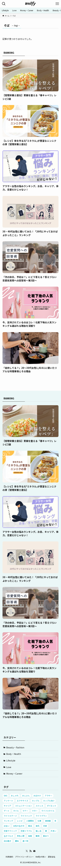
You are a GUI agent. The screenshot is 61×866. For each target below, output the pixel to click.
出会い (6, 825)
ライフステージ (10, 815)
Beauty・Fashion (15, 747)
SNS (5, 795)
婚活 (30, 825)
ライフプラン (41, 815)
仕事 (39, 820)
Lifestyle (10, 760)
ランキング (8, 820)
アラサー (48, 795)
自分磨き (7, 841)
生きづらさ (8, 836)
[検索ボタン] (4, 4)
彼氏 (37, 825)
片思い (53, 830)
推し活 (38, 830)
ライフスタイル (47, 810)
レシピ (20, 820)
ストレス (39, 805)
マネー (35, 810)
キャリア (7, 805)
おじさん (26, 795)
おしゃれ (14, 795)
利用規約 (9, 856)
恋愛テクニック (10, 830)
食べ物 (25, 841)
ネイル (16, 810)
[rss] (30, 851)
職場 (37, 836)
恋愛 (45, 825)
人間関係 (30, 820)
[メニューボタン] (57, 4)
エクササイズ (22, 800)
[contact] (34, 851)
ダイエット (51, 805)
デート (6, 810)
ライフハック (26, 815)
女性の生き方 (18, 825)
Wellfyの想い (41, 856)
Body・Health (13, 753)
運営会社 (51, 856)
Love (8, 767)
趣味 (17, 841)
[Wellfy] (30, 4)
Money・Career (14, 773)
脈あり (46, 836)
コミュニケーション (23, 805)
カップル (35, 800)
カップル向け (48, 800)
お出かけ (37, 795)
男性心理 (20, 836)
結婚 (30, 836)
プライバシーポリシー (24, 856)
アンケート (8, 800)
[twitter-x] (26, 851)
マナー (25, 810)
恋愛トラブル (26, 830)
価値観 (48, 820)
